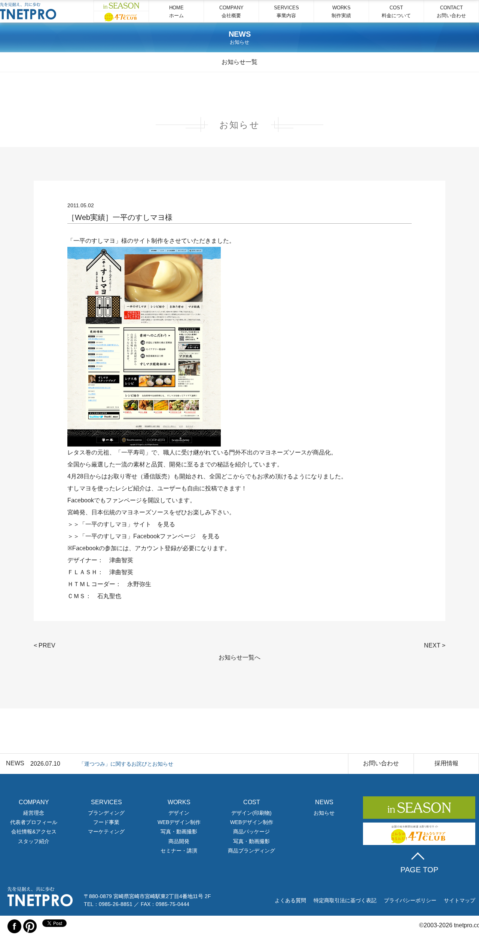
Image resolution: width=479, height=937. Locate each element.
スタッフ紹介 (33, 841)
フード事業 (106, 822)
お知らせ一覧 (239, 62)
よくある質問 (290, 900)
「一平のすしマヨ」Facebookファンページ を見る (149, 536)
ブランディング (106, 813)
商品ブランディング (251, 851)
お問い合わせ (381, 763)
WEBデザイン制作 (179, 822)
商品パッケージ (251, 832)
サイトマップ (459, 900)
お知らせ (324, 813)
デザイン (178, 813)
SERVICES (286, 11)
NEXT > (434, 645)
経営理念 (33, 813)
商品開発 (178, 841)
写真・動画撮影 (179, 832)
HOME (176, 11)
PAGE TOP (419, 870)
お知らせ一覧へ (239, 657)
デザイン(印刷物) (251, 813)
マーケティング (106, 832)
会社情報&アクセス (34, 832)
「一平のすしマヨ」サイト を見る (127, 524)
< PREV (44, 645)
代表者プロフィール (33, 822)
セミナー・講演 (179, 851)
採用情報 (446, 763)
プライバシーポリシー (410, 900)
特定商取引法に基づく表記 (345, 900)
